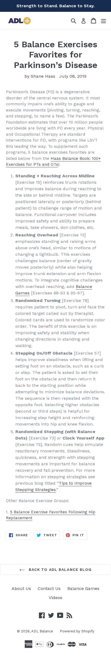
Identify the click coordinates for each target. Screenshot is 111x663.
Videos (55, 597)
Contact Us (49, 588)
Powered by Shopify (77, 631)
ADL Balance (42, 631)
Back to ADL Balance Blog (59, 569)
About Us (21, 588)
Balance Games (83, 588)
